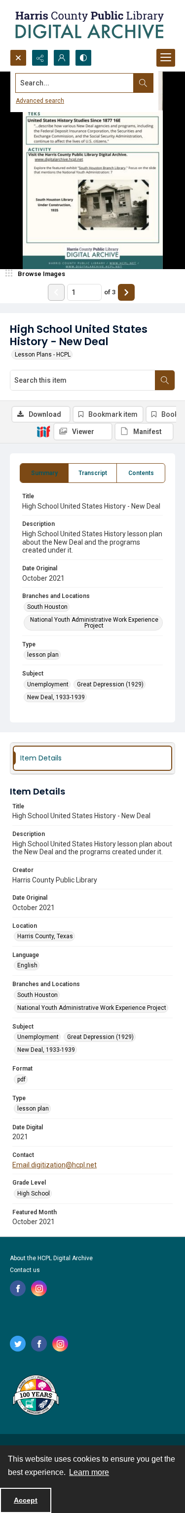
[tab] (44, 473)
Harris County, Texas (45, 936)
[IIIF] (43, 431)
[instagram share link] (39, 1288)
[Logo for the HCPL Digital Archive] (89, 24)
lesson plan (43, 654)
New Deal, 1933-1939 (56, 697)
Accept (25, 1500)
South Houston (47, 606)
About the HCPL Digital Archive (51, 1258)
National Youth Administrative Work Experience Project (94, 622)
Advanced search (40, 100)
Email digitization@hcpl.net (54, 1165)
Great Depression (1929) (110, 684)
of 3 (109, 292)
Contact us (25, 1270)
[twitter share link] (18, 1344)
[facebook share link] (18, 1288)
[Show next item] (126, 292)
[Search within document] (165, 380)
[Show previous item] (56, 292)
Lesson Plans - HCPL (43, 354)
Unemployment (48, 684)
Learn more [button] (89, 1472)
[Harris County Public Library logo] (35, 1396)
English (27, 965)
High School (33, 1193)
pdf (21, 1079)
